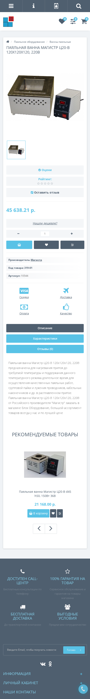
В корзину (40, 513)
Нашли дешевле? (45, 223)
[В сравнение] (72, 245)
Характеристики (45, 338)
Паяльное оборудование (29, 42)
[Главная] (7, 42)
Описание (45, 328)
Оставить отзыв (46, 192)
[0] (62, 22)
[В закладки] (46, 245)
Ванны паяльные (60, 42)
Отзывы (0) (45, 349)
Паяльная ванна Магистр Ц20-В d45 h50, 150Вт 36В (45, 494)
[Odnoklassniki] (49, 663)
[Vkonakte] (42, 663)
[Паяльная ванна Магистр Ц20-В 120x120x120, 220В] (16, 150)
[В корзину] (19, 245)
